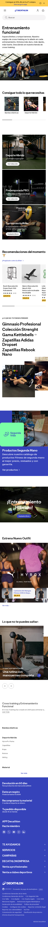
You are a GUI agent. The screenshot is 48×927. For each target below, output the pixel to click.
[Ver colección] (24, 187)
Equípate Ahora (13, 234)
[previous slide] (5, 686)
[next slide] (11, 686)
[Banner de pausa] (40, 3)
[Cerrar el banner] (44, 3)
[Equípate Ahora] (24, 222)
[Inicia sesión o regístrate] (37, 10)
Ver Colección (13, 164)
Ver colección (13, 199)
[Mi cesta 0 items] (43, 10)
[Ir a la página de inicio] (21, 10)
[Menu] (5, 10)
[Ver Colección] (24, 152)
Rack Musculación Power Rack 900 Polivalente (10, 288)
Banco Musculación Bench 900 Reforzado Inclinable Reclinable (30, 289)
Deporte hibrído (31, 113)
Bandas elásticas (12, 113)
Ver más (24, 773)
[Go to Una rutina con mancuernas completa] (39, 675)
